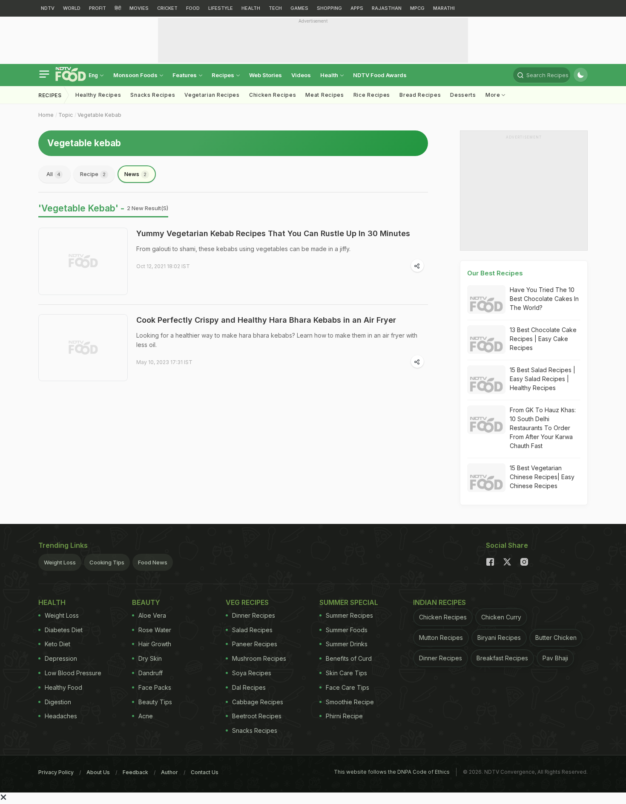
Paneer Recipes (254, 644)
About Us (98, 772)
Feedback (135, 772)
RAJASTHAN (387, 8)
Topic (65, 115)
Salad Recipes (252, 629)
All (53, 174)
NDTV (48, 8)
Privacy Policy (56, 772)
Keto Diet (57, 644)
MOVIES (139, 8)
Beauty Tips (155, 702)
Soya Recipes (251, 673)
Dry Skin (150, 658)
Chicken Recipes (272, 95)
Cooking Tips (106, 562)
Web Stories (265, 75)
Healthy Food (63, 687)
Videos (301, 75)
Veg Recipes (247, 602)
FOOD (193, 8)
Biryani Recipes (499, 637)
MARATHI (444, 8)
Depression (61, 658)
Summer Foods (347, 629)
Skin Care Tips (346, 673)
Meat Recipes (324, 95)
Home (46, 115)
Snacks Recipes (152, 95)
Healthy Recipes (98, 95)
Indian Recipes (439, 602)
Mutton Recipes (441, 637)
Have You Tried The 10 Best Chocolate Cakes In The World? (544, 298)
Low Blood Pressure (73, 673)
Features (185, 75)
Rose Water (154, 629)
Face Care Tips (347, 687)
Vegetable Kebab (99, 115)
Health (329, 75)
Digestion (58, 702)
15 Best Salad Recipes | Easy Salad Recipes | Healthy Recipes (542, 378)
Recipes (223, 75)
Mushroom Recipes (259, 658)
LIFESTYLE (220, 8)
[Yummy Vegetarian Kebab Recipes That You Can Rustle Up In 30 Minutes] (83, 261)
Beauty (146, 602)
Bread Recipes (420, 95)
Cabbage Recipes (257, 702)
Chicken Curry (501, 617)
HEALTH (250, 8)
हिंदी (118, 8)
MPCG (417, 8)
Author (169, 772)
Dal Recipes (249, 687)
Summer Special (348, 602)
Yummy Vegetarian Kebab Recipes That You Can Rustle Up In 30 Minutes (273, 233)
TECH (275, 8)
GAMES (299, 8)
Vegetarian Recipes (212, 95)
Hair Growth (154, 644)
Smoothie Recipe (350, 702)
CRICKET (167, 8)
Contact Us (204, 772)
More (493, 95)
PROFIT (97, 8)
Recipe (93, 174)
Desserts (463, 95)
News (135, 174)
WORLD (71, 8)
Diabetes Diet (64, 629)
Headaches (61, 716)
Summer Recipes (349, 615)
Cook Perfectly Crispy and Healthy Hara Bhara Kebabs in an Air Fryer (266, 319)
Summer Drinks (347, 644)
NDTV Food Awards (380, 75)
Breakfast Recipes (502, 658)
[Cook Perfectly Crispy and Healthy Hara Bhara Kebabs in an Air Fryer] (83, 348)
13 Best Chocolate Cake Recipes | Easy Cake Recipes (543, 338)
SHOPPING (329, 8)
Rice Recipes (371, 95)
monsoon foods (136, 75)
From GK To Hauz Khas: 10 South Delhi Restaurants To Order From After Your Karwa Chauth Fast (543, 427)
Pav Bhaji (555, 658)
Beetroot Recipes (256, 716)
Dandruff (150, 673)
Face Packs (154, 687)
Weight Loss (60, 562)
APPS (356, 8)
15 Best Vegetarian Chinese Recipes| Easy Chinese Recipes (542, 476)
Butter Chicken (556, 637)
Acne (145, 716)
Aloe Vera (152, 615)
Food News (152, 562)
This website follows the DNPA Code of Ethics (392, 772)
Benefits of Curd (349, 658)
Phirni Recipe (344, 716)
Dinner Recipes (253, 615)
